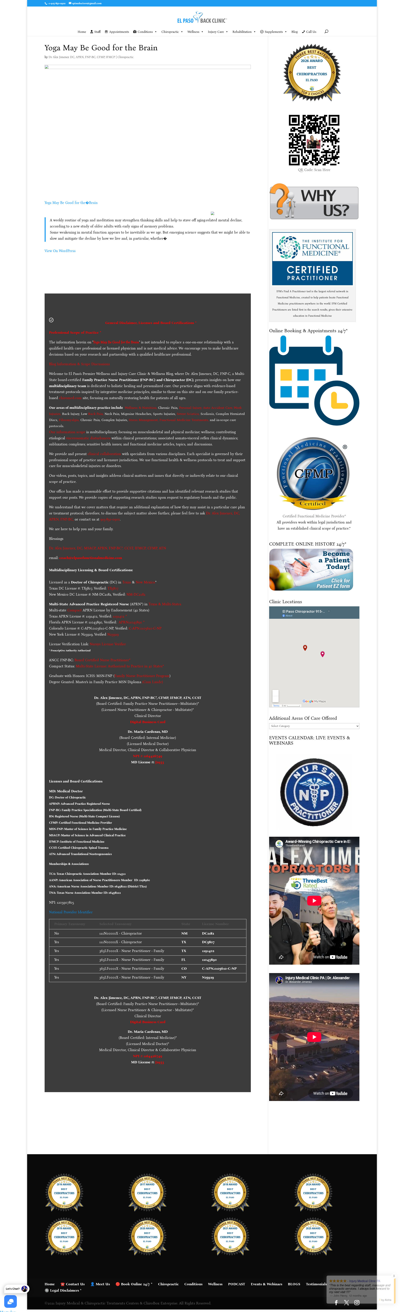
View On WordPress (60, 251)
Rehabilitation (242, 32)
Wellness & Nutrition (140, 408)
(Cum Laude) (152, 682)
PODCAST (236, 1284)
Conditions (145, 32)
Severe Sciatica (188, 414)
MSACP (90, 548)
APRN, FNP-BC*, (110, 548)
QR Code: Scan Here (314, 170)
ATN (162, 548)
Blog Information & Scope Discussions (79, 364)
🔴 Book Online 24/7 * (134, 1284)
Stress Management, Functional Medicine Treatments (168, 420)
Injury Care (216, 32)
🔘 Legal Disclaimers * (63, 1290)
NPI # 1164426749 (147, 756)
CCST (128, 548)
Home (82, 32)
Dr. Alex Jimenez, (62, 548)
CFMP (152, 548)
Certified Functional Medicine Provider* (314, 516)
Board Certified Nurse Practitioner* (102, 660)
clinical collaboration (104, 454)
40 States (155, 666)
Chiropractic (170, 32)
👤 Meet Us (100, 1284)
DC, (80, 548)
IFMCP (140, 548)
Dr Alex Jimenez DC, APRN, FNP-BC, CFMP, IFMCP (82, 57)
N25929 (113, 634)
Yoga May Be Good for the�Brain (71, 203)
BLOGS (294, 1284)
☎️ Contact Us (72, 1284)
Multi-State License (91, 666)
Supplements (274, 32)
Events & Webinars (266, 1284)
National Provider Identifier (71, 912)
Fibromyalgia (69, 420)
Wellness (193, 32)
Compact (74, 610)
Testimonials (316, 1284)
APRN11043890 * (132, 622)
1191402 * (120, 616)
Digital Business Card (147, 722)
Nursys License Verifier (108, 644)
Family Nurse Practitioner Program (141, 676)
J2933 (159, 762)
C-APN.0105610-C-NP (145, 628)
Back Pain (95, 414)
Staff (97, 32)
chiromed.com (70, 398)
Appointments (119, 32)
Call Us (311, 32)
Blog (294, 32)
